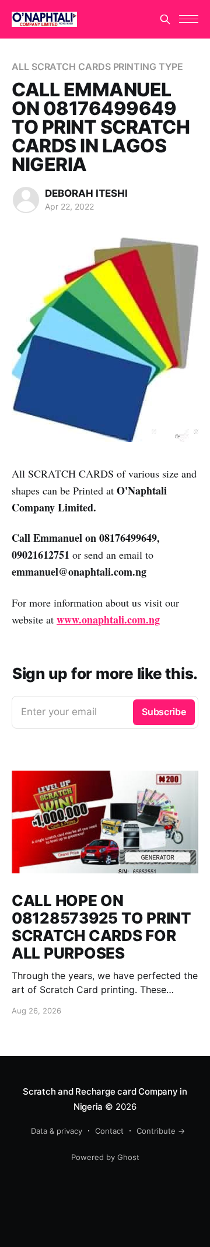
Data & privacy (56, 1130)
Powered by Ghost (105, 1157)
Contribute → (160, 1130)
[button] (188, 19)
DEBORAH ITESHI (86, 193)
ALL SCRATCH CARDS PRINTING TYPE (97, 66)
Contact (109, 1130)
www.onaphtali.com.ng (108, 619)
